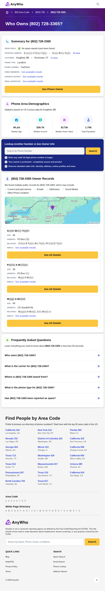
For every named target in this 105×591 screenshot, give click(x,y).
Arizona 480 (76, 464)
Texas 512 (10, 464)
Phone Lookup (59, 566)
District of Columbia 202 (50, 438)
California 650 (77, 455)
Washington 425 (46, 455)
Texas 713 (10, 455)
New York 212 (45, 430)
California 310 (12, 430)
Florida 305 (75, 430)
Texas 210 (43, 472)
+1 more (54, 58)
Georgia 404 (11, 447)
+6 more (76, 53)
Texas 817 (43, 481)
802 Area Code (22, 12)
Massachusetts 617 (48, 464)
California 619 (77, 472)
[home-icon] (7, 12)
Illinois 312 (43, 447)
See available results (31, 72)
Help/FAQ (9, 562)
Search (93, 151)
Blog (7, 557)
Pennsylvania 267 (14, 472)
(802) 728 (40, 12)
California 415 (77, 438)
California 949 (77, 447)
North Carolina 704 (15, 481)
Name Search (59, 557)
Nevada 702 (11, 438)
